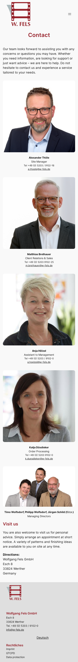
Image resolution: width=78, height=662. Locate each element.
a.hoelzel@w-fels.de (39, 362)
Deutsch (43, 637)
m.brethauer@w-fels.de (39, 265)
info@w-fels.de (15, 629)
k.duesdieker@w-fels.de (39, 458)
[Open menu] (69, 14)
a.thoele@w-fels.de (39, 169)
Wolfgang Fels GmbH (21, 613)
